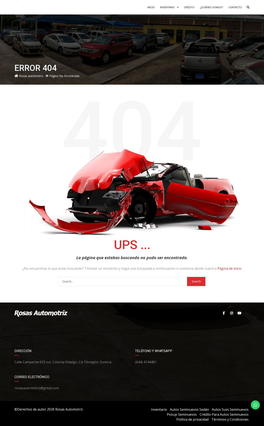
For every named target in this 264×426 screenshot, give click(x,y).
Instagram (231, 313)
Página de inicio (229, 268)
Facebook (223, 313)
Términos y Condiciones (230, 419)
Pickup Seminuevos (182, 414)
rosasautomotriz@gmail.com (36, 388)
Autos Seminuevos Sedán (189, 409)
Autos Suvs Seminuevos (230, 409)
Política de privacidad (192, 419)
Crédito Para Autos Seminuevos (224, 414)
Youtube (239, 313)
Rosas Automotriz (69, 409)
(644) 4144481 (146, 362)
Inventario (159, 409)
